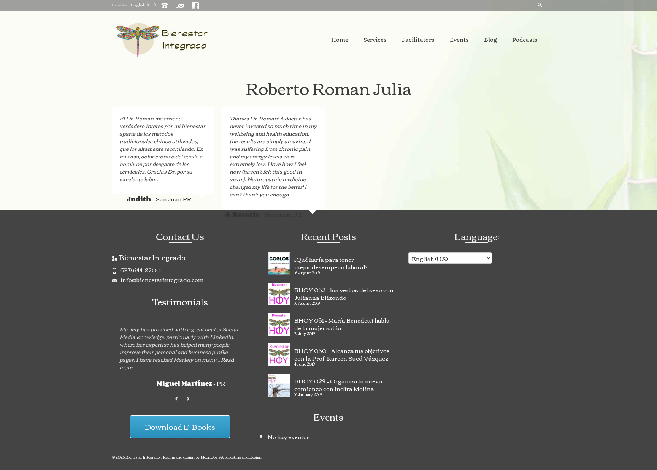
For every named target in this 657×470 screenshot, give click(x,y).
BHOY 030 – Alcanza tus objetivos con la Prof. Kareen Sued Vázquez (342, 353)
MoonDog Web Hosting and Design (231, 457)
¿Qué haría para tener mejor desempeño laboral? (331, 262)
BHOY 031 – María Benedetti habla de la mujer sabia (342, 323)
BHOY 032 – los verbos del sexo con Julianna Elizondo (344, 292)
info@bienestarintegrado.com (161, 279)
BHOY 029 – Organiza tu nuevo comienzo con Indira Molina (338, 383)
